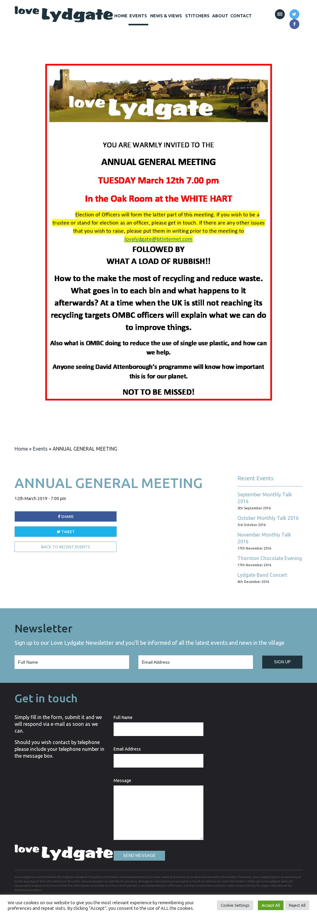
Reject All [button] (297, 905)
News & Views (166, 15)
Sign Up (282, 662)
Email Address (127, 749)
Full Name (123, 717)
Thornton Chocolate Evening (269, 558)
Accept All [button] (271, 905)
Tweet (67, 531)
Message (122, 780)
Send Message (139, 855)
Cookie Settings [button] (235, 905)
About (220, 15)
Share (67, 516)
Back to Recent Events (65, 547)
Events (138, 15)
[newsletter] (280, 14)
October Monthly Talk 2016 (268, 518)
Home (121, 15)
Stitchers (197, 15)
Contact (241, 15)
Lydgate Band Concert (262, 575)
